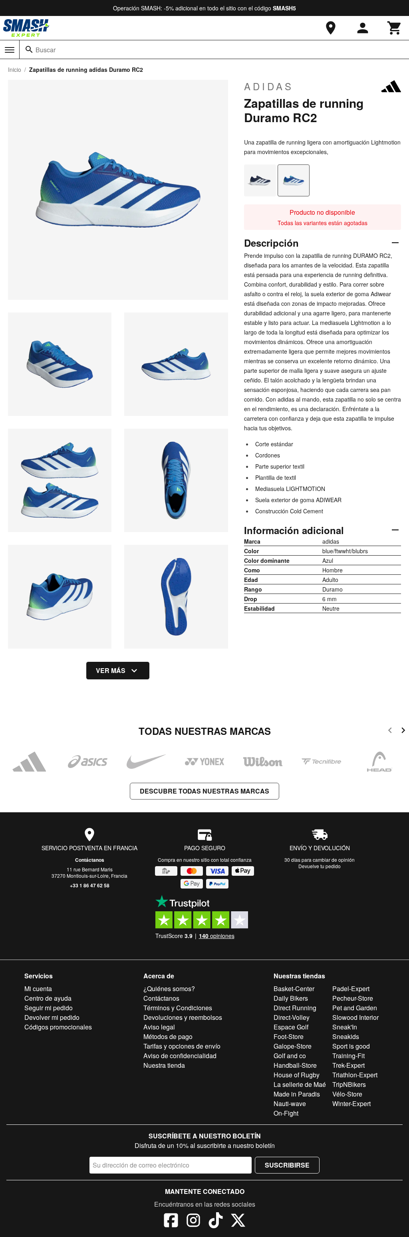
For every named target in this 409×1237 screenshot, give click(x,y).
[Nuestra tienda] (331, 28)
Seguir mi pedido (48, 1007)
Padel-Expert (350, 988)
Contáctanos (89, 860)
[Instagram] (193, 1221)
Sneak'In (344, 1026)
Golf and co (290, 1055)
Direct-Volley (292, 1017)
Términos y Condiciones (177, 1007)
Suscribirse (287, 1165)
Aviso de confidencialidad (179, 1055)
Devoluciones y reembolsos (182, 1017)
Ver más (110, 670)
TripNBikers (349, 1084)
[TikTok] (216, 1221)
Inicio (14, 69)
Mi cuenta (38, 988)
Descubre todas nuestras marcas (204, 791)
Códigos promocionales (58, 1026)
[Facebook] (171, 1221)
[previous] (390, 731)
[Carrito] (395, 28)
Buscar (46, 49)
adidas (269, 86)
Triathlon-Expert (354, 1074)
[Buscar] (29, 49)
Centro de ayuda (47, 998)
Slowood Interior (355, 1017)
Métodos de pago (168, 1036)
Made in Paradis (297, 1093)
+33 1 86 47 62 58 (89, 885)
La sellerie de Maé (300, 1084)
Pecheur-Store (352, 998)
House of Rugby (297, 1074)
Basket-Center (294, 988)
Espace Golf (291, 1026)
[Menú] (9, 49)
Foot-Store (289, 1036)
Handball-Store (295, 1065)
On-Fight (286, 1113)
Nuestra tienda (164, 1065)
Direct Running (295, 1007)
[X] (238, 1221)
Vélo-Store (347, 1093)
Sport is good (351, 1046)
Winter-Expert (351, 1103)
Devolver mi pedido (51, 1017)
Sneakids (345, 1036)
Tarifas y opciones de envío (181, 1046)
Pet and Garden (354, 1007)
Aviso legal (159, 1026)
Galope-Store (293, 1046)
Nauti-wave (290, 1103)
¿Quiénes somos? (169, 988)
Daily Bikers (291, 998)
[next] (403, 731)
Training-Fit (348, 1055)
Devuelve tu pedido (319, 866)
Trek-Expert (348, 1065)
